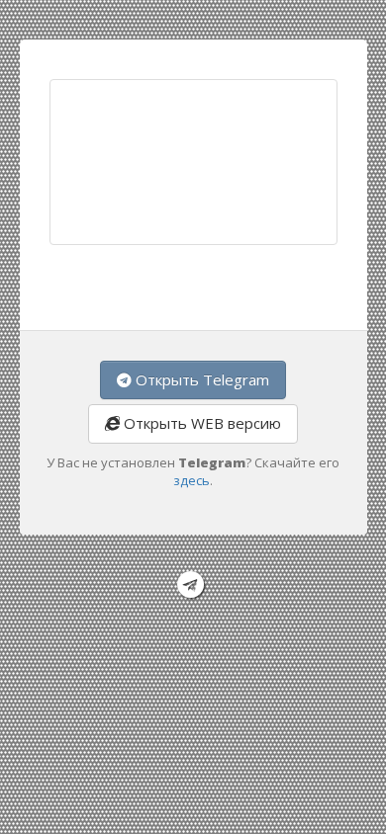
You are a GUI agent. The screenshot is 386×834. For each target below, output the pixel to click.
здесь (191, 480)
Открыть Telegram (200, 379)
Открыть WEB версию (200, 423)
